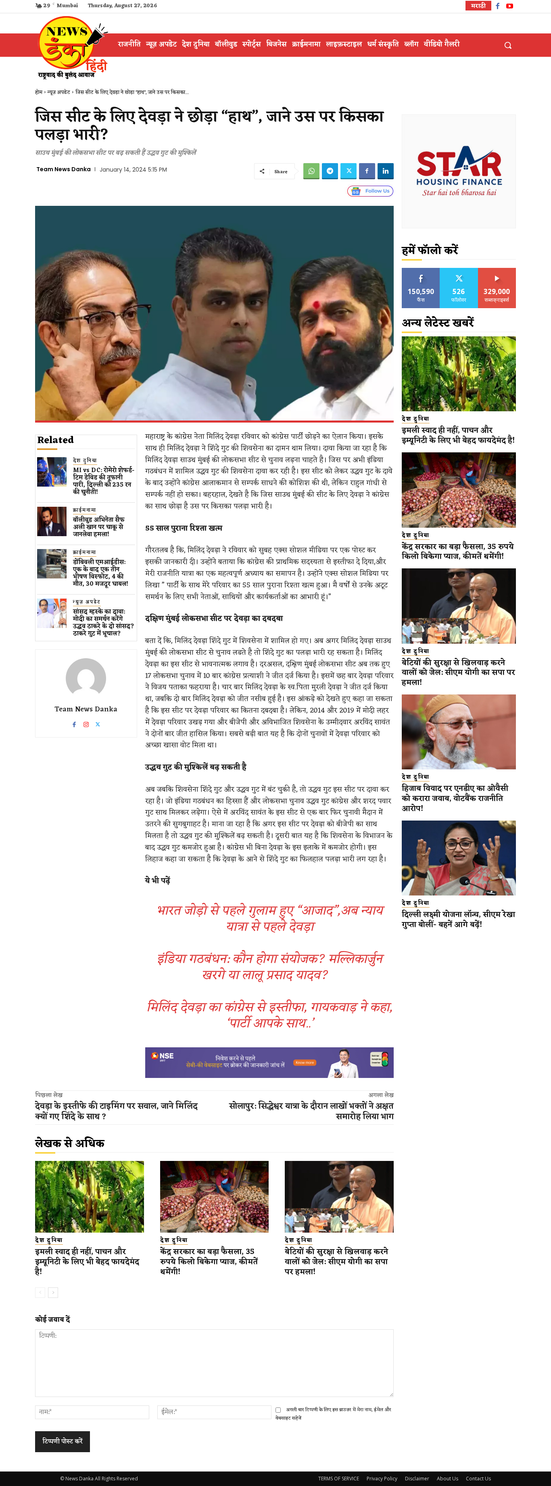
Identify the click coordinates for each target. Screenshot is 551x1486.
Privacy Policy (382, 1478)
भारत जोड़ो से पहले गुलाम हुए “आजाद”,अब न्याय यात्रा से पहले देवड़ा (269, 919)
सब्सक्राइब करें (497, 271)
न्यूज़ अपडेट (59, 92)
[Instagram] (86, 723)
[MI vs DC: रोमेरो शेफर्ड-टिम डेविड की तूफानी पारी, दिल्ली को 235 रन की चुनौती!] (52, 472)
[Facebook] (497, 7)
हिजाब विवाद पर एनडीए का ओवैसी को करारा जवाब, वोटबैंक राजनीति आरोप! (455, 798)
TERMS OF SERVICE (338, 1478)
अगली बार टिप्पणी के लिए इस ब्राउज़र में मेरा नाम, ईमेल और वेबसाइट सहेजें (333, 1414)
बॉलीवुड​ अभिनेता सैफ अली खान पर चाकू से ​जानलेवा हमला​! (99, 527)
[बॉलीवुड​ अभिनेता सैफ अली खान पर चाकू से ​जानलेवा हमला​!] (52, 521)
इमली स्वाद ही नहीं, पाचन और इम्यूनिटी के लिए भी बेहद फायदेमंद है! (87, 1262)
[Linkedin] (386, 171)
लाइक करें (421, 271)
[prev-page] (40, 1292)
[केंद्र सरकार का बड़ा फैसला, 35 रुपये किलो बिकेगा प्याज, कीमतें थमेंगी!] (214, 1197)
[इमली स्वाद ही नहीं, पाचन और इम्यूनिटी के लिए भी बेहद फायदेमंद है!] (89, 1197)
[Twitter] (348, 171)
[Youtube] (509, 7)
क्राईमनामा (84, 510)
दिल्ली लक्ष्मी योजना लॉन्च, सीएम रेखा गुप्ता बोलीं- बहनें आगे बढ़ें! (458, 920)
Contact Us (478, 1478)
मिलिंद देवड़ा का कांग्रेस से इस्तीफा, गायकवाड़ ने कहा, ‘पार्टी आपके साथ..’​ (269, 1015)
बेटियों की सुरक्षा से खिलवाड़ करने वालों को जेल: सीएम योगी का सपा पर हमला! (336, 1262)
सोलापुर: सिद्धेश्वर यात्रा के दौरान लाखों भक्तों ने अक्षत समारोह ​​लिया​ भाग (311, 1111)
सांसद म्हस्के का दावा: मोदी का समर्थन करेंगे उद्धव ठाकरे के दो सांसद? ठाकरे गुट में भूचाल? (103, 623)
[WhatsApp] (311, 171)
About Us (447, 1478)
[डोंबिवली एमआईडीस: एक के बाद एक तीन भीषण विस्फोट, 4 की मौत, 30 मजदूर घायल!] (52, 563)
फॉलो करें (459, 271)
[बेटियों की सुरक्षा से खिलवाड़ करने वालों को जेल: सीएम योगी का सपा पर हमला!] (339, 1197)
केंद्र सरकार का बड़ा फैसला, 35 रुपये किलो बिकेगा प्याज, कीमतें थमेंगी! (209, 1262)
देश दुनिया (85, 461)
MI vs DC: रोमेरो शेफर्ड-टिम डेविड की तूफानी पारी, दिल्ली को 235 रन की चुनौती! (103, 481)
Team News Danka (63, 169)
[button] (508, 45)
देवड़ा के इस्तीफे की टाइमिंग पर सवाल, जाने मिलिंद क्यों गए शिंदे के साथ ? (116, 1111)
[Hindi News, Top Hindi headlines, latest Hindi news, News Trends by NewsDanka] (72, 47)
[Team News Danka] (86, 678)
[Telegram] (330, 171)
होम (38, 92)
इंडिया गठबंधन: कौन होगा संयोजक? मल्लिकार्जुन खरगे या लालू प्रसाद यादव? (269, 967)
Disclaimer (417, 1478)
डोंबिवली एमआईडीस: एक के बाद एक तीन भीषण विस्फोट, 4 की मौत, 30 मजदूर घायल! (100, 573)
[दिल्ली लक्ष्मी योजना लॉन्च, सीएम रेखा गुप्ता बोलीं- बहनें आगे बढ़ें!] (459, 858)
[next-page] (53, 1292)
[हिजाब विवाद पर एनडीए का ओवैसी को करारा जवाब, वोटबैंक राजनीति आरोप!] (459, 732)
